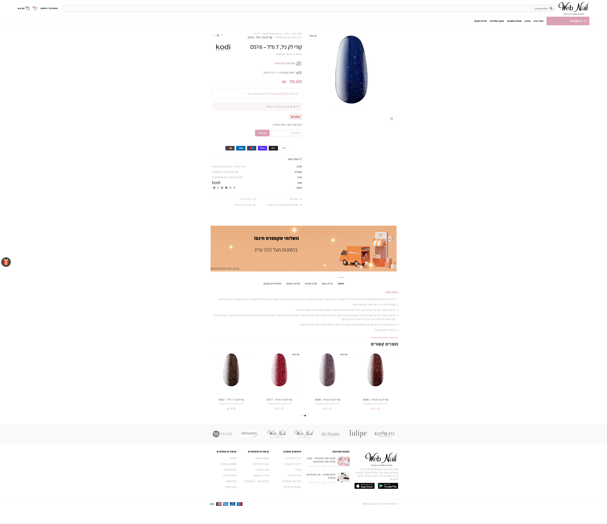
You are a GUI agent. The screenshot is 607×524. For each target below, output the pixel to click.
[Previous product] (222, 36)
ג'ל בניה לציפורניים (292, 464)
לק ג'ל (257, 33)
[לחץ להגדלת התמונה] (392, 118)
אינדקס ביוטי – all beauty (257, 481)
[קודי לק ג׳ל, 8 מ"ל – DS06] (375, 374)
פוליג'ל (298, 469)
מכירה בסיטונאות (261, 475)
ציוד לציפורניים (294, 475)
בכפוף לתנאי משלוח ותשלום (225, 268)
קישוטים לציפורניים (292, 486)
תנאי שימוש (231, 481)
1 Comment (313, 466)
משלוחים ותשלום (228, 464)
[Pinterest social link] (222, 188)
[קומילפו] (384, 434)
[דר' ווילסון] (330, 434)
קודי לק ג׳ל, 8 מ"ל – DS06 (375, 399)
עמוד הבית (297, 33)
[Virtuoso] (249, 434)
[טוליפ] (357, 434)
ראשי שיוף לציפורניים (291, 481)
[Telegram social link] (214, 188)
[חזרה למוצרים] (218, 36)
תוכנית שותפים (262, 469)
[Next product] (214, 36)
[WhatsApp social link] (218, 188)
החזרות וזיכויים (230, 469)
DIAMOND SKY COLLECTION (227, 177)
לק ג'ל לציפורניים (293, 458)
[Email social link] (226, 188)
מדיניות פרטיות (229, 475)
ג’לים (287, 33)
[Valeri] (222, 434)
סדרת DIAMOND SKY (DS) (289, 37)
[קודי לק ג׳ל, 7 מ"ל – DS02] (231, 374)
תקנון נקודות (230, 486)
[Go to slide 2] (302, 415)
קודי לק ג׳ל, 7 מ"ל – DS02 (231, 399)
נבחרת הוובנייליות (261, 464)
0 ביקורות (280, 54)
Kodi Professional (272, 33)
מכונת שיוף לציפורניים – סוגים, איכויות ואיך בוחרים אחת (321, 460)
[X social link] (230, 188)
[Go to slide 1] (305, 415)
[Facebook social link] (234, 188)
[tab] (341, 282)
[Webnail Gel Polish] (303, 434)
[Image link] (380, 459)
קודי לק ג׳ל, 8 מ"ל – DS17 (279, 399)
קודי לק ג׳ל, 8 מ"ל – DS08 (327, 399)
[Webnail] (276, 434)
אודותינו (233, 458)
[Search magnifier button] (551, 8)
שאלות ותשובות (262, 458)
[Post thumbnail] (344, 462)
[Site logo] (573, 8)
